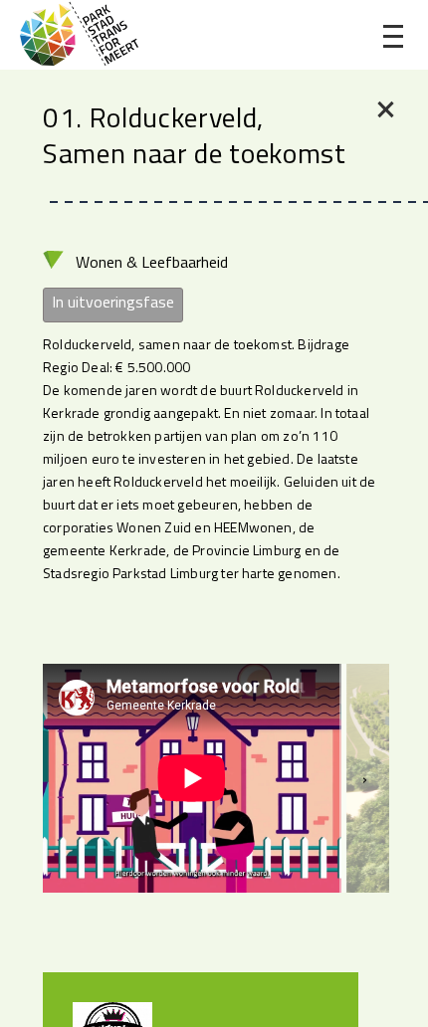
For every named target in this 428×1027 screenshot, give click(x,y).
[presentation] (364, 778)
